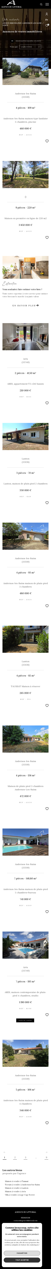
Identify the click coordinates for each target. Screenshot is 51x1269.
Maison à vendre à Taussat (16, 1181)
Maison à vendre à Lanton (16, 1188)
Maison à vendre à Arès (15, 1191)
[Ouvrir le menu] (47, 4)
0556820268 (25, 1218)
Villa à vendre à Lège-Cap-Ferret (20, 1195)
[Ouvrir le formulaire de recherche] (41, 4)
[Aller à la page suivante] (46, 1152)
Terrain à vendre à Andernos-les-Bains (22, 1184)
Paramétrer (22, 1253)
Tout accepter (22, 1260)
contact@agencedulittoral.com (25, 1221)
